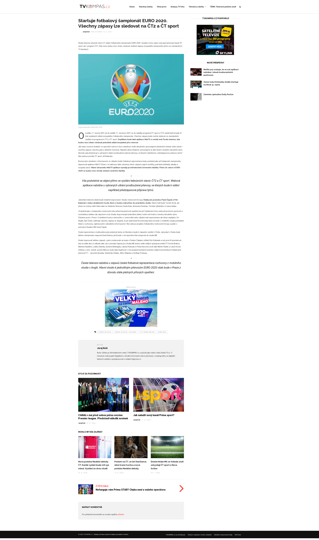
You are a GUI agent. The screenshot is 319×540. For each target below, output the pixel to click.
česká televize (105, 332)
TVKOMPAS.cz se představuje (175, 535)
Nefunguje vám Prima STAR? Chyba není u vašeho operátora (130, 489)
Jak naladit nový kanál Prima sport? (153, 415)
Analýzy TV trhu (177, 7)
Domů (132, 7)
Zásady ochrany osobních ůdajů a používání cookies (111, 534)
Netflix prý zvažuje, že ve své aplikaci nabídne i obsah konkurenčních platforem (221, 72)
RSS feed (238, 535)
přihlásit (121, 514)
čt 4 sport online (147, 332)
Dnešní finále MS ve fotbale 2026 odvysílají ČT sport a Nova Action (167, 465)
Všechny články (146, 7)
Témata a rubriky (196, 7)
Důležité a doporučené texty (223, 535)
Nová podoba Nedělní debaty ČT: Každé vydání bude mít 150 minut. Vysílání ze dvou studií (93, 465)
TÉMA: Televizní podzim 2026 (223, 7)
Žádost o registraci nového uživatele (200, 535)
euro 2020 (162, 332)
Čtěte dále (102, 486)
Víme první (161, 7)
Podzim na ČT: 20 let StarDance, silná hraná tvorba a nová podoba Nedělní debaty (130, 465)
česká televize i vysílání (125, 332)
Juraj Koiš (86, 32)
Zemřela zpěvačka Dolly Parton (218, 94)
